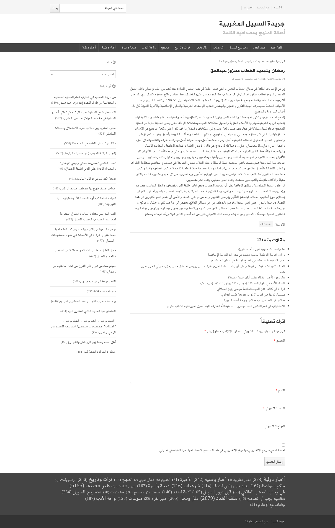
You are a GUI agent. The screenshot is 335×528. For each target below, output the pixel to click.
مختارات (113, 492)
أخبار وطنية (108, 48)
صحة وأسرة (129, 48)
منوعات (130, 499)
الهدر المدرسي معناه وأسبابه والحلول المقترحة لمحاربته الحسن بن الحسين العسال (87, 216)
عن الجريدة (263, 8)
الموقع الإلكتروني (274, 426)
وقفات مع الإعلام (267, 505)
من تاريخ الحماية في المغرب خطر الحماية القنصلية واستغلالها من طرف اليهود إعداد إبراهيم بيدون (85, 100)
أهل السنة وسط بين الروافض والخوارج (92, 342)
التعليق (279, 341)
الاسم (280, 390)
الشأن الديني (144, 480)
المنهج (123, 480)
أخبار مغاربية (239, 480)
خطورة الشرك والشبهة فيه (100, 352)
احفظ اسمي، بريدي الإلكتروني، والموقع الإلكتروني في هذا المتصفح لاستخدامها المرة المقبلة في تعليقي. (222, 450)
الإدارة (262, 79)
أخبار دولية (89, 48)
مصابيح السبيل (238, 48)
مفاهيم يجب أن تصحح (262, 499)
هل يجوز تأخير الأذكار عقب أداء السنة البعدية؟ (256, 278)
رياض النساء (218, 486)
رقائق (242, 486)
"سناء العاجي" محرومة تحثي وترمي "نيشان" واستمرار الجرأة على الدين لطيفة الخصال (88, 166)
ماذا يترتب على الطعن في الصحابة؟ (94, 143)
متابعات (153, 492)
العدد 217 (265, 224)
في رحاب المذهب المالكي (259, 492)
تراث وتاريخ (182, 48)
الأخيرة (182, 480)
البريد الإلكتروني (274, 408)
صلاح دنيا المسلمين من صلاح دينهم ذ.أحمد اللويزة (254, 300)
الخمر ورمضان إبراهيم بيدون (98, 281)
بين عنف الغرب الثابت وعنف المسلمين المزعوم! (87, 301)
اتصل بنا (248, 8)
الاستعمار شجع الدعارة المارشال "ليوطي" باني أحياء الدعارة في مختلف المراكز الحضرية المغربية (84, 115)
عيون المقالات (123, 486)
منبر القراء (155, 499)
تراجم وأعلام (65, 480)
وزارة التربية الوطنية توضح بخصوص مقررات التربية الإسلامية (246, 255)
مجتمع (165, 48)
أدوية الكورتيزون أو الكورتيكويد (96, 179)
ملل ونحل (202, 48)
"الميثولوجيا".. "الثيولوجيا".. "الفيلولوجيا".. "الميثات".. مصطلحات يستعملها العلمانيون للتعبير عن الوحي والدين (83, 326)
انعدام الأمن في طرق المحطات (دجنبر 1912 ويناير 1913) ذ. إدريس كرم (242, 283)
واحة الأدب (149, 48)
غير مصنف (268, 61)
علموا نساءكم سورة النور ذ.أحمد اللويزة (261, 249)
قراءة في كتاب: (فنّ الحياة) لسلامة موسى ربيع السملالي (251, 289)
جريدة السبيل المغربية (252, 23)
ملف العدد (259, 48)
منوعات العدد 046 (105, 291)
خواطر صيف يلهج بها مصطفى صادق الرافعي (88, 188)
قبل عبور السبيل (211, 492)
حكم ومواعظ (267, 486)
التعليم (163, 480)
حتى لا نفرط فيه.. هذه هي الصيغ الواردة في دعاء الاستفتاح (248, 260)
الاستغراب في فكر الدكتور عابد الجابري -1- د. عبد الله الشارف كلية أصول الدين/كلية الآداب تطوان (226, 306)
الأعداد (111, 62)
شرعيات (218, 48)
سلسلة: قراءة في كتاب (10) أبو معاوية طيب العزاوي (253, 295)
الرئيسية (278, 8)
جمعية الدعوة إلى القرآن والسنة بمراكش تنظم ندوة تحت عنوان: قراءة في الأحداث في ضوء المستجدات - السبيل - (83, 235)
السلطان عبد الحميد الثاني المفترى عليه (92, 311)
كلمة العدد (276, 48)
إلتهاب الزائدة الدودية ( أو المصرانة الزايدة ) (90, 153)
